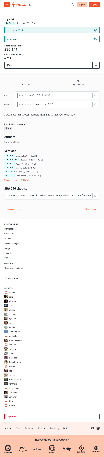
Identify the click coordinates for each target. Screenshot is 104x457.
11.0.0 (9, 155)
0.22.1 (9, 175)
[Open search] (72, 4)
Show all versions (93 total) (16, 180)
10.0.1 (9, 163)
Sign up (94, 4)
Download (9, 238)
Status (42, 428)
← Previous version (13, 208)
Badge (7, 248)
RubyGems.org (43, 440)
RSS (6, 258)
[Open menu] (7, 4)
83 (96, 65)
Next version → (92, 208)
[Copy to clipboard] (95, 95)
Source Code (10, 233)
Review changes (11, 243)
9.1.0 (8, 171)
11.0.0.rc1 (12, 159)
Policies (29, 428)
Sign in (82, 4)
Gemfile (7, 95)
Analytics (8, 263)
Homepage (9, 228)
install (6, 104)
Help (65, 428)
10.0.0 (9, 167)
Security (54, 428)
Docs (18, 428)
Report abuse (13, 416)
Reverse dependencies (14, 267)
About (7, 428)
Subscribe (8, 253)
